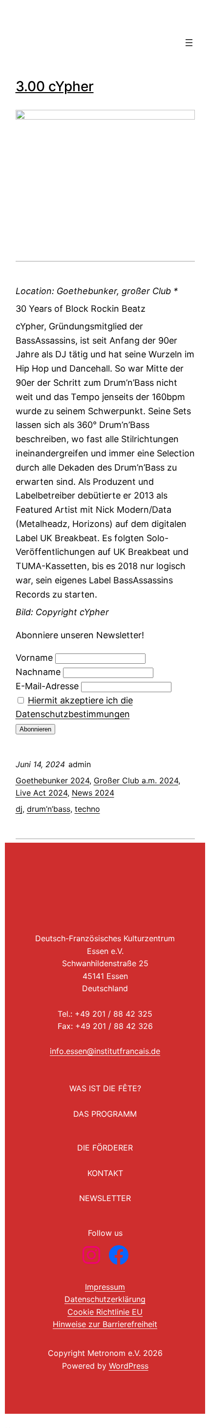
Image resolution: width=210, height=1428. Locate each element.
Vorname (34, 657)
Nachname (38, 672)
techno (87, 809)
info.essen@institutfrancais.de (105, 1051)
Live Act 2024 (41, 793)
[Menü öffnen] (189, 43)
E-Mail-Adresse (47, 686)
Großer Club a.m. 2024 (136, 780)
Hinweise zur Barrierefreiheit (105, 1324)
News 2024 (93, 793)
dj (19, 809)
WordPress (128, 1366)
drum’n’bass (48, 809)
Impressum (105, 1287)
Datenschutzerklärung (105, 1299)
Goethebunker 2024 (52, 780)
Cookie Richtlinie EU (105, 1312)
